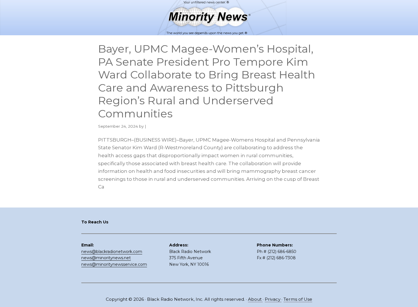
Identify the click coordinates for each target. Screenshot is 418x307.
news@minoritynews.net (106, 257)
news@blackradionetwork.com (111, 251)
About (255, 299)
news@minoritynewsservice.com (114, 264)
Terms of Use (298, 299)
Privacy (273, 299)
